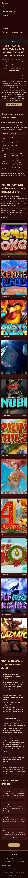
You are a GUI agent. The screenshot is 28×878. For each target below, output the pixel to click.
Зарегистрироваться (17, 32)
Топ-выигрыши (7, 20)
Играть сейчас (14, 845)
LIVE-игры (5, 15)
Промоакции (6, 24)
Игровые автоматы (9, 11)
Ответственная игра (20, 861)
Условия (18, 858)
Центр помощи (7, 7)
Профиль (5, 32)
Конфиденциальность (8, 861)
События (5, 28)
